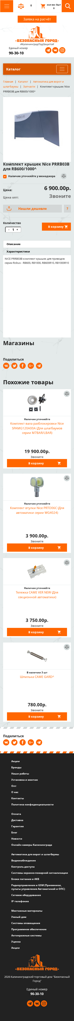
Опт (13, 786)
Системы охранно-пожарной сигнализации (39, 873)
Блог (14, 832)
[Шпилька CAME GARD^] (37, 656)
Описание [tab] (14, 244)
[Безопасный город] (37, 34)
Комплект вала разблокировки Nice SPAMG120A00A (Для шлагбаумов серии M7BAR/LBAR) (37, 428)
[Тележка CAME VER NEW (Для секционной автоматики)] (37, 571)
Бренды (16, 767)
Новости (16, 838)
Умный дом (18, 917)
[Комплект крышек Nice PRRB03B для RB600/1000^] (37, 128)
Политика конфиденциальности (32, 804)
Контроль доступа (23, 866)
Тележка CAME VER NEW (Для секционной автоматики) (37, 594)
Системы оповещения (25, 923)
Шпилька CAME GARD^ (37, 677)
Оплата (16, 814)
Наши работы (20, 773)
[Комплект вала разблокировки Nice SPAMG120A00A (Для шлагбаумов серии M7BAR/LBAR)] (37, 402)
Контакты (17, 798)
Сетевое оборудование (26, 895)
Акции (15, 761)
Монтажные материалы (26, 910)
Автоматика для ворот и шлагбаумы (35, 854)
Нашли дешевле (32, 208)
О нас (14, 792)
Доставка (17, 820)
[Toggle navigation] (6, 6)
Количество (12, 223)
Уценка (16, 941)
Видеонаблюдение (23, 860)
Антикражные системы (26, 935)
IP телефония (20, 901)
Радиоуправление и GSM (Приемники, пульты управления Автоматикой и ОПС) (38, 887)
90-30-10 (16, 52)
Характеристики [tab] (18, 251)
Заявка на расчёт (37, 19)
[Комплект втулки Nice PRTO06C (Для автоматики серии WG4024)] (37, 487)
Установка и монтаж (24, 780)
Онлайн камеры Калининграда (31, 845)
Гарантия (17, 826)
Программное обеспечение (28, 929)
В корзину (56, 227)
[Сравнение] (63, 176)
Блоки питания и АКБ (25, 879)
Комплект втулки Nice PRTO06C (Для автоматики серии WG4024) (37, 510)
